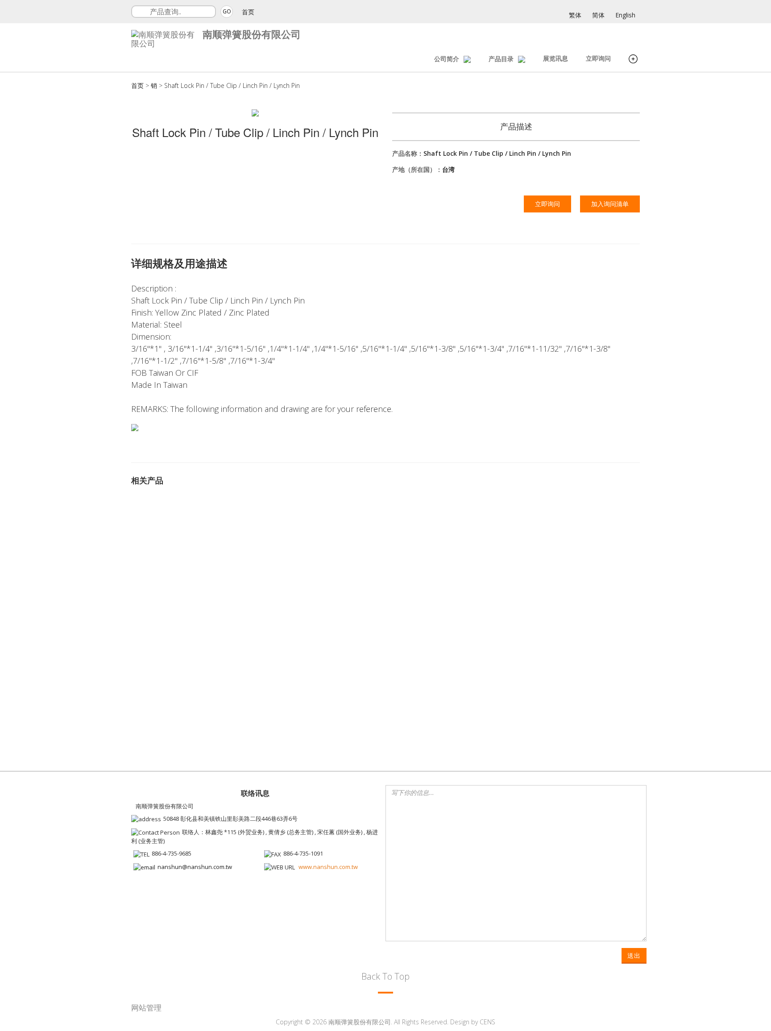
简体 (598, 15)
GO (227, 11)
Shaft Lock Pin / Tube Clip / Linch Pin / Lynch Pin (232, 85)
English (625, 15)
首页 (248, 12)
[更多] (633, 60)
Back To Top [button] (385, 976)
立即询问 (598, 58)
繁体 (575, 15)
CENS (487, 1022)
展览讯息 (555, 58)
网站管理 (146, 1007)
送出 (634, 955)
